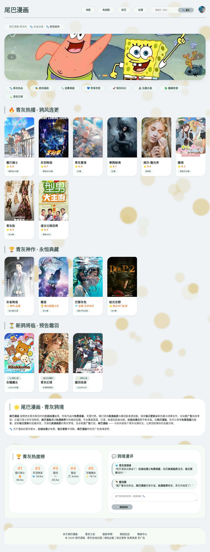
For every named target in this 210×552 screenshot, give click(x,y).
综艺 (123, 9)
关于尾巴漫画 (70, 534)
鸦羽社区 (125, 534)
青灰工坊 (90, 534)
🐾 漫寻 (186, 10)
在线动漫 (38, 26)
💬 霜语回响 (122, 507)
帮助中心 (142, 534)
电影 (88, 9)
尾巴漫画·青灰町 (18, 26)
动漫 (140, 9)
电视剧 (106, 9)
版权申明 (107, 534)
